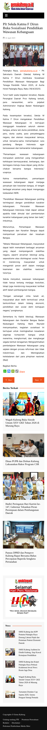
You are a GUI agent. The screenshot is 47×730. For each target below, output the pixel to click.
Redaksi (6, 723)
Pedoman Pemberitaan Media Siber (16, 726)
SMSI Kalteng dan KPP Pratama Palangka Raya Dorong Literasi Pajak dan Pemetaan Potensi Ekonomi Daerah (29, 637)
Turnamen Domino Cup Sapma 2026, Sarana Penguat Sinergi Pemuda (28, 695)
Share (22, 371)
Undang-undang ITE (11, 719)
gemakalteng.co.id (28, 70)
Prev (10, 380)
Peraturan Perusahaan (30, 719)
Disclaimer (16, 723)
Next (37, 380)
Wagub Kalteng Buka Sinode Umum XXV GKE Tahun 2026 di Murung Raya (22, 422)
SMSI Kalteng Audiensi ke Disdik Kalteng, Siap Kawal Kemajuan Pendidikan (30, 652)
